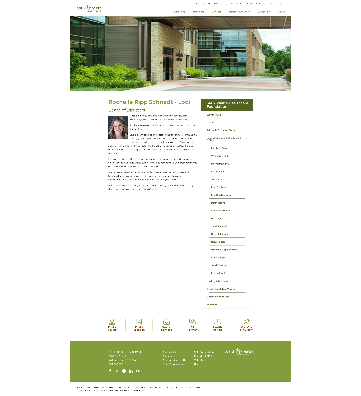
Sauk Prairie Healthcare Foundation (227, 105)
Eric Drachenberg (221, 195)
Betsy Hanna (218, 202)
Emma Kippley (219, 273)
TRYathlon (212, 304)
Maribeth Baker (220, 148)
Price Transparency (174, 364)
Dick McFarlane (220, 234)
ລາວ (167, 387)
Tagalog (199, 387)
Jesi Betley (217, 179)
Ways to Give (214, 114)
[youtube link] (138, 371)
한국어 (149, 387)
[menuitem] (181, 12)
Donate (211, 122)
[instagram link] (124, 371)
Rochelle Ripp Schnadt (224, 249)
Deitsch (161, 387)
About (281, 11)
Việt (155, 387)
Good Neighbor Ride (218, 296)
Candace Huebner (221, 210)
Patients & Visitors (239, 11)
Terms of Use (125, 390)
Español (104, 387)
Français (174, 387)
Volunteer (200, 360)
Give (272, 3)
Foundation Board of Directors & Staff (224, 139)
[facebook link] (110, 371)
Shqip (192, 387)
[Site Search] (281, 4)
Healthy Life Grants (217, 281)
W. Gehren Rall (219, 156)
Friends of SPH (203, 356)
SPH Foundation (204, 352)
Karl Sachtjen (218, 257)
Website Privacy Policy (109, 390)
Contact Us (169, 352)
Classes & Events (256, 3)
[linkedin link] (131, 371)
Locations (179, 11)
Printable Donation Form (221, 130)
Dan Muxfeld (218, 242)
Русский (141, 387)
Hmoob (111, 387)
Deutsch (127, 387)
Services (216, 11)
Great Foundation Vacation (222, 289)
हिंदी (187, 387)
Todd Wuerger (219, 265)
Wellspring (264, 11)
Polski (181, 387)
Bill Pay (199, 3)
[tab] (248, 139)
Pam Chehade (219, 187)
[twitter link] (117, 371)
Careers (236, 3)
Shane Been (218, 171)
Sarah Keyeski (219, 226)
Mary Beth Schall (220, 163)
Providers (198, 11)
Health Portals (217, 3)
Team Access (139, 390)
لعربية (135, 387)
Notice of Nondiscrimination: (88, 387)
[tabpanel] (227, 210)
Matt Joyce (217, 218)
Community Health (174, 360)
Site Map (95, 390)
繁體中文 (119, 387)
